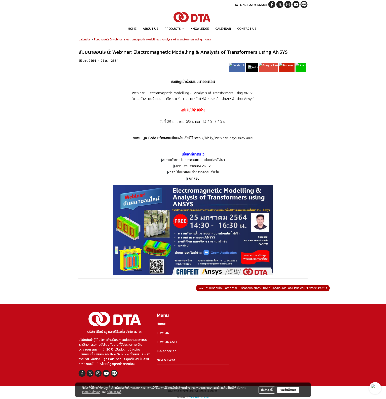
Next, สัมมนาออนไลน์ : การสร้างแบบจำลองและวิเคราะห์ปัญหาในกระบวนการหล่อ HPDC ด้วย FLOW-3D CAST (262, 288)
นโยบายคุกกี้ (114, 392)
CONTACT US (246, 28)
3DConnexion (166, 350)
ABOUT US (150, 28)
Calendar (84, 39)
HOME (132, 28)
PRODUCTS (173, 28)
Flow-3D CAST (167, 341)
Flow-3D (163, 332)
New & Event (166, 359)
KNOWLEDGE (200, 28)
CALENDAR (223, 28)
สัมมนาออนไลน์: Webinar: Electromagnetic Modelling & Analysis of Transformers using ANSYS (152, 39)
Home (161, 323)
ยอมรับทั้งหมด (288, 390)
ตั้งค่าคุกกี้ (267, 390)
